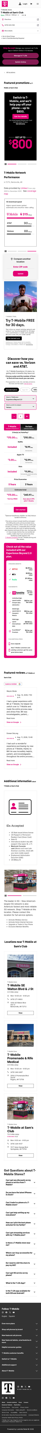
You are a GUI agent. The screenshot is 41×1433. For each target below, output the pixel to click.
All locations (10, 72)
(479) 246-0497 (16, 1072)
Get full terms (20, 124)
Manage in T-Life (20, 56)
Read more (11, 718)
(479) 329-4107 (16, 1144)
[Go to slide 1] (8, 164)
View (20, 1013)
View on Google (14, 722)
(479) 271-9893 (16, 999)
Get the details (20, 116)
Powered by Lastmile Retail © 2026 (20, 1429)
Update (20, 274)
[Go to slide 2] (18, 164)
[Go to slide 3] (28, 164)
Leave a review (11, 684)
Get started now (14, 338)
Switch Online (20, 62)
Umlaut (24, 188)
